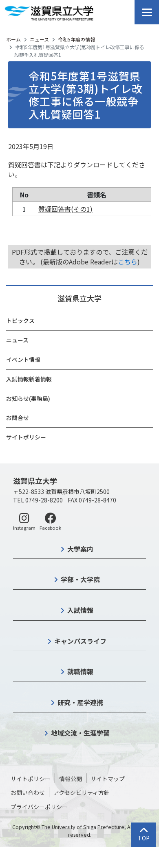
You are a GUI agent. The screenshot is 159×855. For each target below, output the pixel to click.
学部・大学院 (80, 579)
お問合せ (17, 417)
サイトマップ (108, 779)
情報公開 (70, 779)
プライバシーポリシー (39, 807)
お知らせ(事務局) (28, 398)
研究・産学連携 (80, 702)
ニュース (39, 39)
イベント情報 (23, 359)
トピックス (20, 320)
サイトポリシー (26, 437)
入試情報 (80, 610)
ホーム (13, 39)
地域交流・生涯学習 (80, 733)
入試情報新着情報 (29, 379)
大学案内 (80, 549)
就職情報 (80, 671)
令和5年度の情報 (76, 39)
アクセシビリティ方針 (81, 792)
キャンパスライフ (80, 641)
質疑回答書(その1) (65, 209)
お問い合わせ (28, 792)
